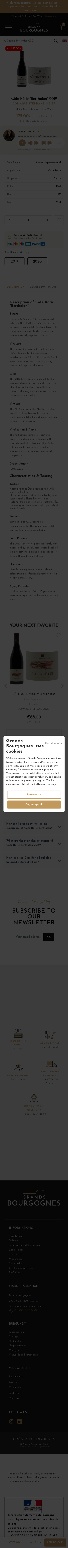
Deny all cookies (53, 743)
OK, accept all (34, 804)
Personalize (34, 794)
